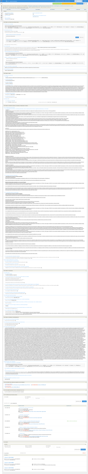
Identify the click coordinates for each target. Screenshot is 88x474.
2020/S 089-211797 (35, 16)
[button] (33, 398)
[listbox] (13, 398)
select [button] (30, 37)
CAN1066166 (7, 19)
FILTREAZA (84, 401)
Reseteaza (82, 37)
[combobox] (18, 37)
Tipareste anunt (80, 3)
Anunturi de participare (13, 1)
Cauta (77, 37)
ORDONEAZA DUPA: (7, 403)
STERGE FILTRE (79, 401)
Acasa (8, 1)
